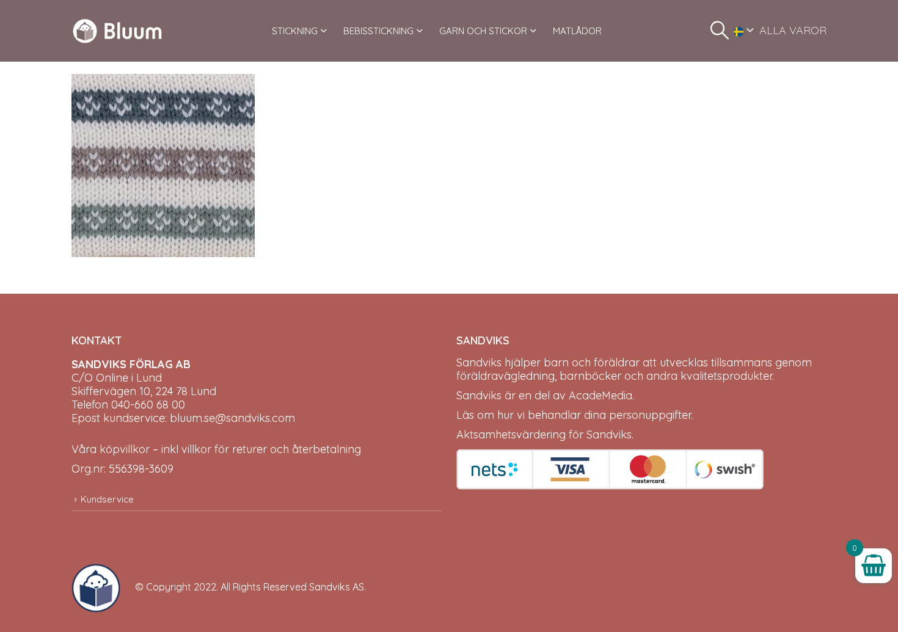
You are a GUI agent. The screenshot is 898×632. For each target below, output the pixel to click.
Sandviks (479, 362)
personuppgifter (650, 415)
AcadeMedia (600, 395)
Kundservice (107, 499)
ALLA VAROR (793, 30)
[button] (720, 30)
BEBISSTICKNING (378, 31)
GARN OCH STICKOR (483, 31)
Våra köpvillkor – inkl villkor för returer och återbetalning (216, 449)
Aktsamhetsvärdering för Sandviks (544, 434)
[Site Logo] (117, 30)
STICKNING (295, 31)
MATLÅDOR (577, 31)
